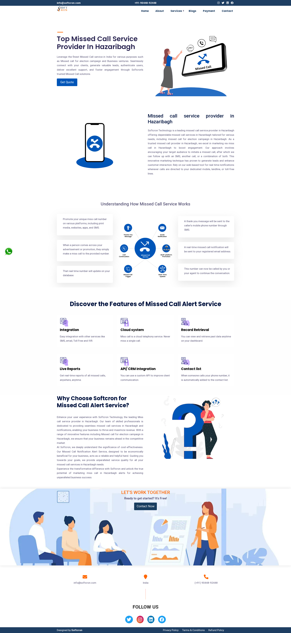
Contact (227, 11)
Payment (209, 11)
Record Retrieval (195, 330)
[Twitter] (223, 3)
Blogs (192, 11)
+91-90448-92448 (145, 2)
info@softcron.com (69, 2)
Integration (69, 330)
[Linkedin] (227, 3)
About (159, 11)
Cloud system (132, 330)
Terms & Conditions (193, 630)
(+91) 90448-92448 (206, 582)
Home (145, 11)
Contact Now (145, 506)
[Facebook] (232, 3)
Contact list (191, 369)
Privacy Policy (171, 630)
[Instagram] (218, 3)
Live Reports (70, 369)
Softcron (76, 630)
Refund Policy (216, 630)
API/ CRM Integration (138, 369)
